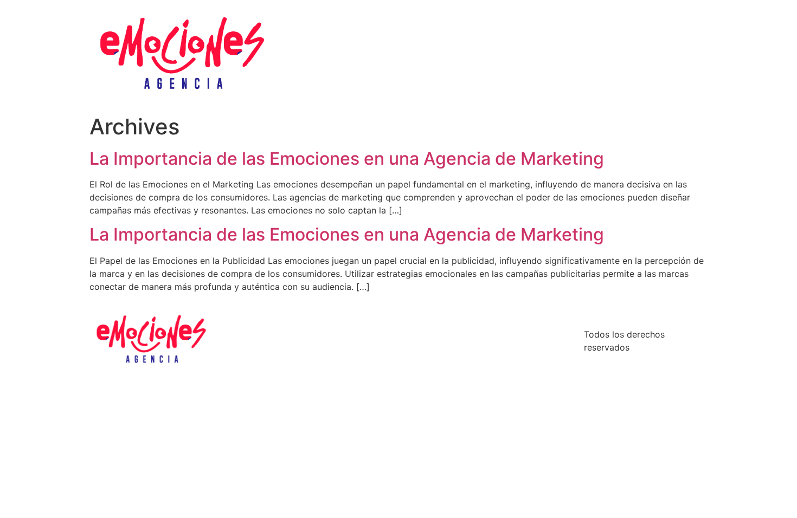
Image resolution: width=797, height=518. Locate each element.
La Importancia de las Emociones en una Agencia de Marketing (346, 158)
